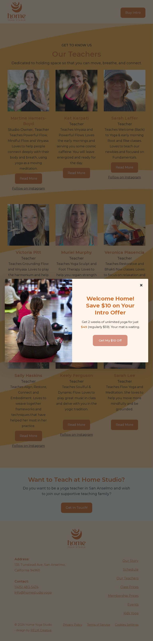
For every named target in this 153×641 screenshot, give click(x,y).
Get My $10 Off (110, 340)
